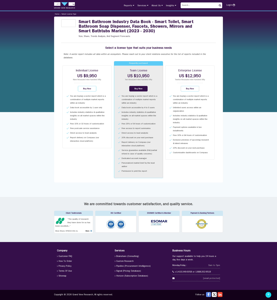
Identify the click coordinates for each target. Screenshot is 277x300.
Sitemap (62, 276)
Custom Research (125, 261)
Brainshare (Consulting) (127, 256)
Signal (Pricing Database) (128, 271)
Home (57, 14)
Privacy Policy (65, 266)
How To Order (65, 261)
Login (229, 5)
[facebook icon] (208, 294)
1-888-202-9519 (203, 272)
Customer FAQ (65, 256)
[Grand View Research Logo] (64, 5)
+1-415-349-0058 (183, 272)
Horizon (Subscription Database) (132, 276)
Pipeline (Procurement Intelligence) (133, 266)
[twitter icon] (214, 294)
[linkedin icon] (220, 294)
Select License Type (68, 14)
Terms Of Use (65, 271)
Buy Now (87, 89)
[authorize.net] (202, 228)
